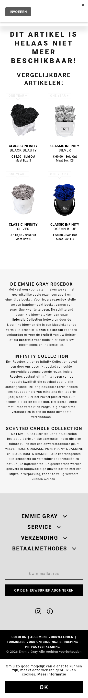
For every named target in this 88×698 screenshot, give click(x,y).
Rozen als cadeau (49, 330)
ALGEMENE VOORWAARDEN (52, 637)
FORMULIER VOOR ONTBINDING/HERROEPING (43, 642)
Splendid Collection (27, 319)
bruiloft (46, 335)
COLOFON (19, 637)
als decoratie (23, 340)
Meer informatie (51, 674)
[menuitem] (20, 637)
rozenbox (59, 299)
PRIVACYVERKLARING (43, 647)
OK (44, 687)
